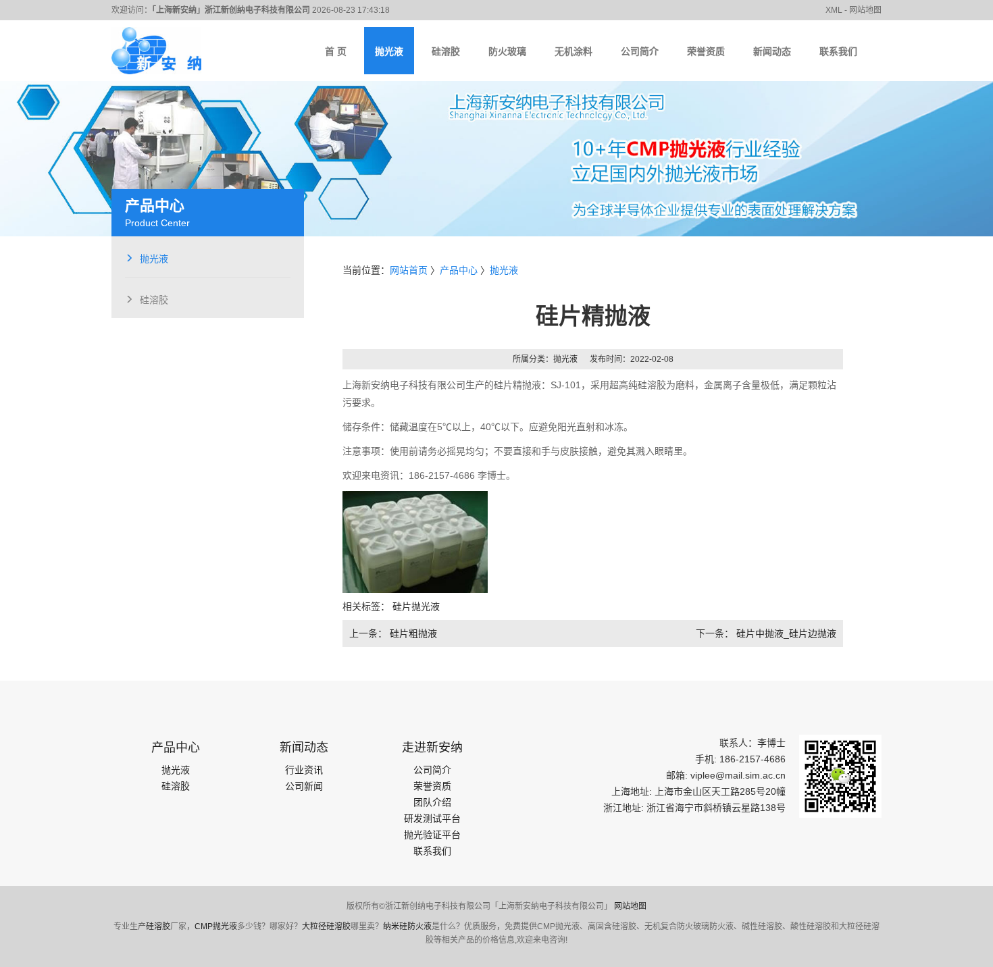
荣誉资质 (432, 786)
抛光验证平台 (432, 834)
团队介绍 (432, 802)
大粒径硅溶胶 (326, 926)
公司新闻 (304, 786)
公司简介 (432, 769)
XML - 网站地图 (853, 10)
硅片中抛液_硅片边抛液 (786, 633)
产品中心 (459, 270)
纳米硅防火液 (407, 926)
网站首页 (409, 270)
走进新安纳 (432, 747)
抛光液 (154, 257)
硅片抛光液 (416, 606)
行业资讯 (304, 769)
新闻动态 (304, 747)
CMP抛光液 (216, 926)
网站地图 (630, 906)
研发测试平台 (432, 818)
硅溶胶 (154, 298)
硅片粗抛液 (413, 633)
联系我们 (432, 850)
